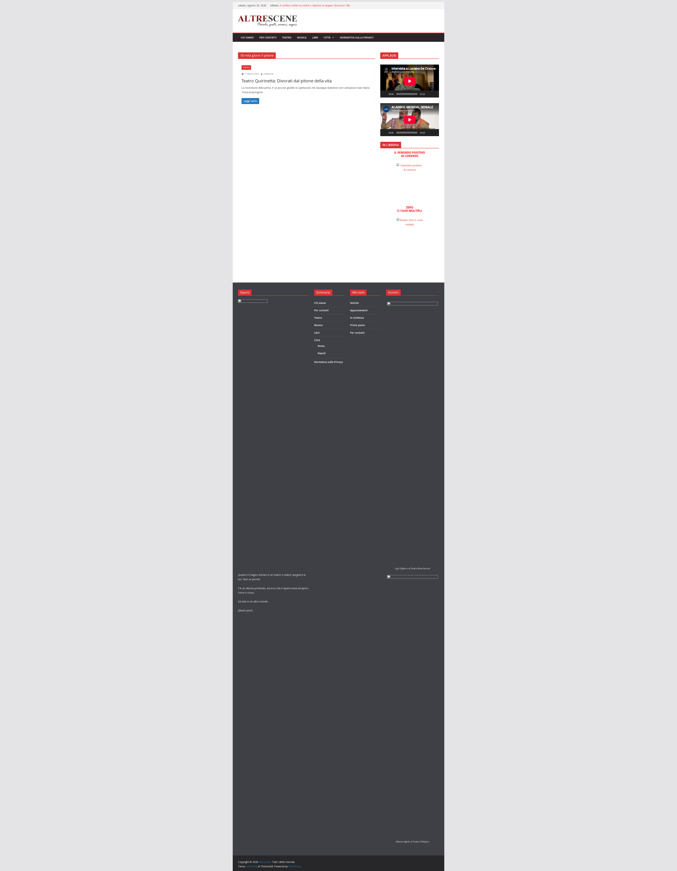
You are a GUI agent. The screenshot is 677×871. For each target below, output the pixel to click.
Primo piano (357, 325)
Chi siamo (247, 37)
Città (327, 37)
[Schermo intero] (434, 94)
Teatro (286, 37)
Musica (301, 37)
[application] (409, 81)
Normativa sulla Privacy (357, 37)
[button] (332, 37)
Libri (315, 37)
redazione (268, 73)
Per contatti (267, 37)
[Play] (385, 94)
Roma (321, 346)
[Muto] (429, 94)
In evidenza (357, 317)
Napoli (322, 353)
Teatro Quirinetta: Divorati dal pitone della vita (287, 81)
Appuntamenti (359, 310)
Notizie (354, 303)
